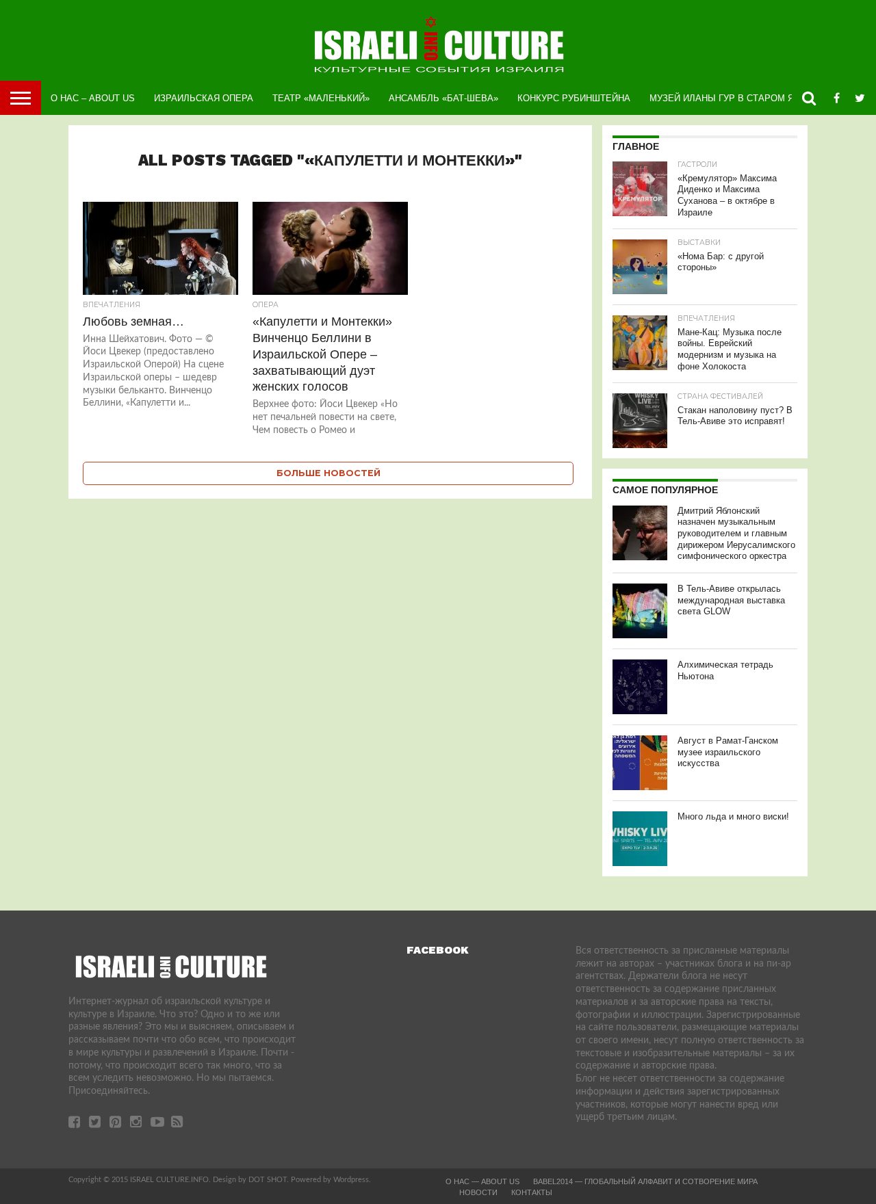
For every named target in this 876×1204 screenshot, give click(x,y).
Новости (478, 1192)
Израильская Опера (203, 98)
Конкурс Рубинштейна (573, 98)
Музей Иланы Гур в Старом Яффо (731, 98)
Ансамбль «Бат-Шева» (443, 98)
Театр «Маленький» (321, 98)
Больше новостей (328, 473)
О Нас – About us (93, 98)
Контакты (531, 1192)
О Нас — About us (482, 1181)
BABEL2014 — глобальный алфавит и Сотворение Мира (645, 1181)
